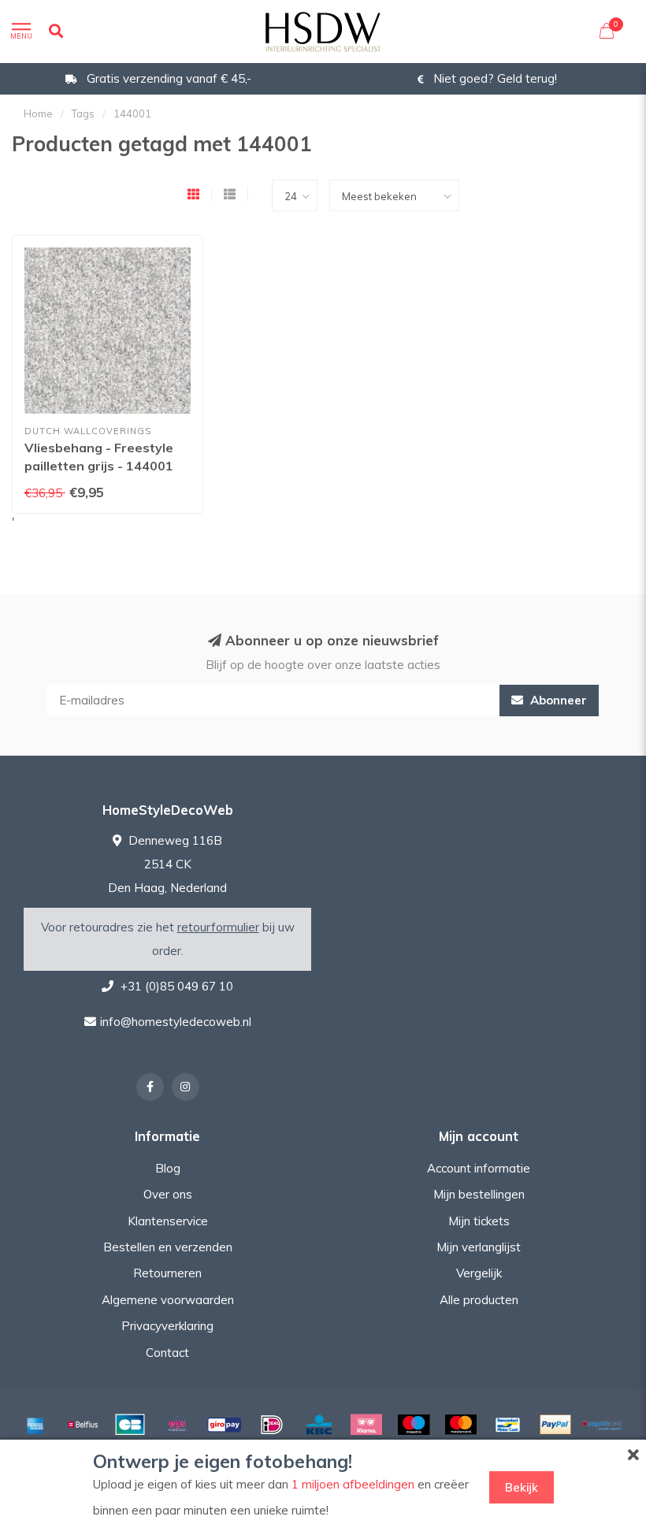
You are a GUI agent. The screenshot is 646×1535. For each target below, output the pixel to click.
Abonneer (557, 700)
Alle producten (479, 1299)
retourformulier (218, 927)
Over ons (167, 1194)
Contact (167, 1352)
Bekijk (521, 1487)
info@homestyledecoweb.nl (175, 1021)
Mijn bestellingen (479, 1194)
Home (38, 113)
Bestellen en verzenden (167, 1247)
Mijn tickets (479, 1221)
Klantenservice (168, 1221)
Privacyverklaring (167, 1325)
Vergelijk (479, 1273)
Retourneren (167, 1273)
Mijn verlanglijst (478, 1247)
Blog (167, 1168)
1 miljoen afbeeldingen (352, 1484)
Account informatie (478, 1168)
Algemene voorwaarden (168, 1299)
